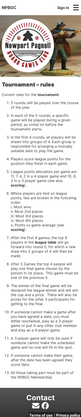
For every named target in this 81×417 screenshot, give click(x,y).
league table (45, 242)
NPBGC (9, 7)
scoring (17, 185)
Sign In (63, 7)
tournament (48, 94)
